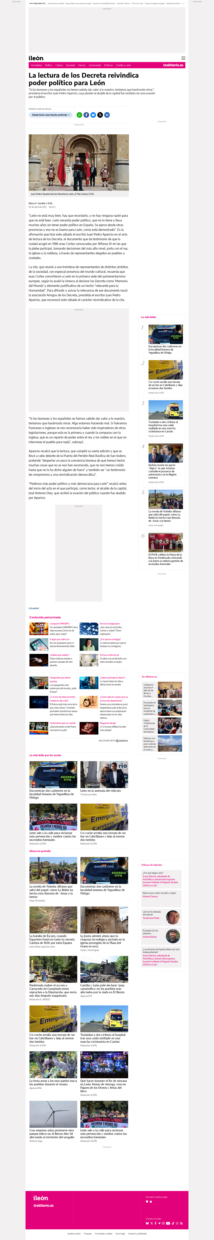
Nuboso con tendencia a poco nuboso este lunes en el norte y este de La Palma (150, 744)
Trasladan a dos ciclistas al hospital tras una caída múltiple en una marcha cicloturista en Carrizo (103, 1038)
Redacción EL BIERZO (39, 999)
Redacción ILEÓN (37, 843)
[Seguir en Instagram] (163, 1223)
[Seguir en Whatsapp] (177, 1223)
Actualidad (36, 65)
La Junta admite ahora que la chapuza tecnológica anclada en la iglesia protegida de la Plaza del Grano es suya (102, 941)
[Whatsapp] (79, 115)
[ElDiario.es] (173, 65)
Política (48, 65)
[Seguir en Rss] (181, 1223)
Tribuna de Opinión (151, 864)
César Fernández (37, 900)
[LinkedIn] (107, 115)
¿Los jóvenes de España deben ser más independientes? (161, 950)
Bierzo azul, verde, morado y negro (159, 893)
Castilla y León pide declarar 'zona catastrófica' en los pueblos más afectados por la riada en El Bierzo (102, 988)
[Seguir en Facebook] (155, 1223)
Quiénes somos (74, 1233)
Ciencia (82, 65)
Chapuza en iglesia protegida (155, 3)
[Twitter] (100, 115)
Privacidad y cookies (103, 1233)
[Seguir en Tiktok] (173, 1223)
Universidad (95, 65)
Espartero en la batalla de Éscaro (104, 3)
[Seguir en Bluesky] (147, 1223)
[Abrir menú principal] (183, 58)
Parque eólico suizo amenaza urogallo (78, 3)
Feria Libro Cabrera (123, 3)
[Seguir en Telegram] (159, 1223)
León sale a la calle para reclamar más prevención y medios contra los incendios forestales (52, 836)
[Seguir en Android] (147, 1201)
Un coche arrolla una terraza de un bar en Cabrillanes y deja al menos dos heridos (103, 836)
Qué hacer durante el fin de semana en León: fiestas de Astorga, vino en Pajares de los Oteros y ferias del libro (103, 1086)
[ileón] (50, 1198)
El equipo (88, 1233)
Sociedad (70, 65)
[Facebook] (86, 115)
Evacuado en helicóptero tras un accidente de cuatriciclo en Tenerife (150, 708)
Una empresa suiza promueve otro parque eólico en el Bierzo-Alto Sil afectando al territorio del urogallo (51, 1133)
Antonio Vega (35, 1141)
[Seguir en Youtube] (168, 1223)
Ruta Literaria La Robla (56, 3)
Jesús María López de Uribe (42, 946)
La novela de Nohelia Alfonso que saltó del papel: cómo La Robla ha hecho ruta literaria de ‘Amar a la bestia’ (51, 892)
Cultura (59, 65)
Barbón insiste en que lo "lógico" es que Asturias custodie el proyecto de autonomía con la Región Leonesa (163, 471)
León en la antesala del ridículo (100, 790)
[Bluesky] (93, 115)
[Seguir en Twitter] (151, 1223)
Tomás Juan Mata (88, 794)
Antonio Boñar (150, 936)
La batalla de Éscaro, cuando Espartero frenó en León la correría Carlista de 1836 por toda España (52, 939)
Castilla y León (123, 65)
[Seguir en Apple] (151, 1201)
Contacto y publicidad (137, 1233)
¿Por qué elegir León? (153, 873)
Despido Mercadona (173, 3)
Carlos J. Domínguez (89, 950)
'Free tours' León (137, 3)
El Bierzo (108, 65)
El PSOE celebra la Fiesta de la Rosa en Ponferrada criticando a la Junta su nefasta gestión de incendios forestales (166, 559)
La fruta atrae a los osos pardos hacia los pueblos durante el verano (53, 1082)
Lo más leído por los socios (45, 755)
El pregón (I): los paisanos (150, 932)
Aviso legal (120, 1233)
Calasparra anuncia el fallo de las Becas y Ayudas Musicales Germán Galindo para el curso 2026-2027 (150, 690)
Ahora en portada (40, 851)
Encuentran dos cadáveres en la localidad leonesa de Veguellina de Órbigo (51, 794)
